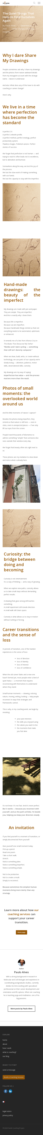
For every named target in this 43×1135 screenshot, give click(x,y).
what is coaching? (9, 1052)
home (5, 1040)
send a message (9, 1070)
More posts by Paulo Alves (21, 1008)
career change (18, 28)
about (5, 1044)
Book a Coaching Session (14, 1077)
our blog (6, 1056)
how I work (7, 1048)
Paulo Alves (10, 25)
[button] (39, 3)
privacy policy (8, 1115)
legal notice (7, 1111)
